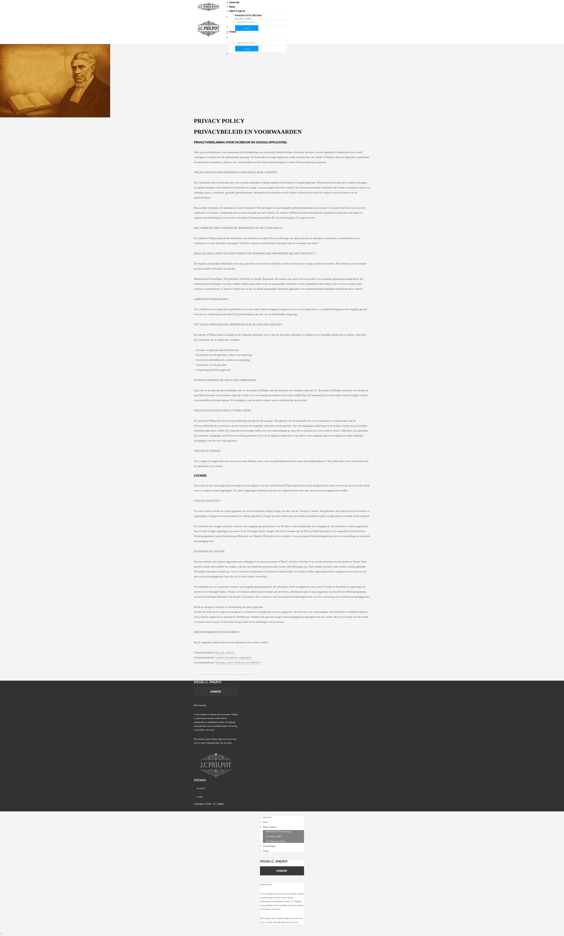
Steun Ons (234, 2)
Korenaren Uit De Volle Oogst (278, 831)
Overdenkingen (269, 846)
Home (232, 6)
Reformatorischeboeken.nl (215, 672)
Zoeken (246, 49)
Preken (266, 851)
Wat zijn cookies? (224, 652)
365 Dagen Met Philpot (275, 841)
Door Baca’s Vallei (273, 836)
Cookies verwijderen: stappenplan (233, 657)
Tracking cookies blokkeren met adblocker (238, 662)
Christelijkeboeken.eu (241, 672)
